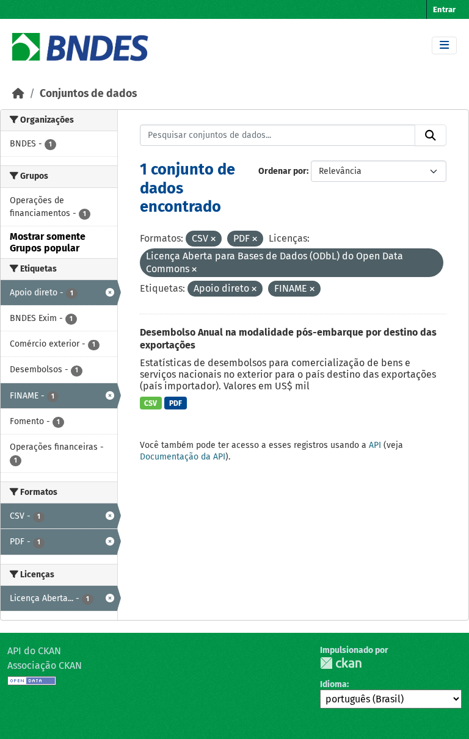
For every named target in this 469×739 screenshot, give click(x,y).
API (375, 445)
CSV (150, 403)
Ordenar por (282, 171)
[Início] (18, 93)
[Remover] (213, 239)
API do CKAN (34, 651)
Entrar (444, 9)
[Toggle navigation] (444, 45)
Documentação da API (182, 457)
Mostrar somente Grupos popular (47, 242)
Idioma (333, 684)
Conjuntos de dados (88, 93)
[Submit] (430, 135)
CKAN (341, 663)
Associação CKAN (44, 665)
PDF (175, 403)
